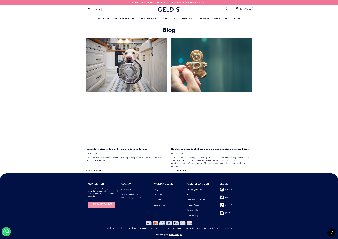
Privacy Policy (193, 151)
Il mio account (127, 135)
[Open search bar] (89, 9)
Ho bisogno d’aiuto (195, 135)
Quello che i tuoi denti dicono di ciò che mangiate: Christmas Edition (210, 95)
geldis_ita (229, 135)
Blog (239, 18)
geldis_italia (230, 151)
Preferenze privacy (195, 161)
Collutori (201, 18)
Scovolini (102, 18)
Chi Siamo (158, 140)
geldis (227, 143)
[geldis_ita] (222, 136)
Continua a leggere (93, 117)
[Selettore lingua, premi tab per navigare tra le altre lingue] (97, 9)
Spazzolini (167, 18)
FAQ (189, 140)
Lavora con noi (160, 151)
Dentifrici (184, 18)
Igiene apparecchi (123, 18)
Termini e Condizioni (196, 146)
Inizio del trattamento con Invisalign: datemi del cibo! (117, 95)
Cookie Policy (193, 156)
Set (229, 18)
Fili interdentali (147, 18)
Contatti (157, 146)
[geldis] (222, 144)
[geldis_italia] (222, 152)
